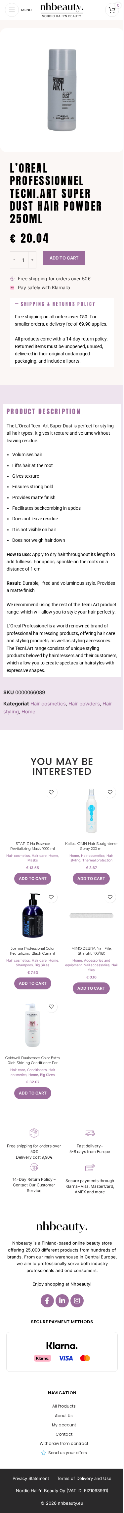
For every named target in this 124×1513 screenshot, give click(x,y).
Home (28, 711)
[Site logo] (62, 9)
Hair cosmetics (48, 703)
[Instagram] (77, 1300)
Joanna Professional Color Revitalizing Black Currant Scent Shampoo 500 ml (32, 953)
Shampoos (24, 965)
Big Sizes (42, 965)
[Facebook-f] (47, 1300)
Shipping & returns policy (58, 304)
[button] (62, 304)
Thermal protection (97, 860)
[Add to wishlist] (51, 792)
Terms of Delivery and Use (84, 1478)
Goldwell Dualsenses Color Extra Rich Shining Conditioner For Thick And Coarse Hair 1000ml (32, 1063)
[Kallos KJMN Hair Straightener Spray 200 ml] (91, 811)
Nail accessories (96, 965)
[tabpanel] (62, 548)
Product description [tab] (44, 411)
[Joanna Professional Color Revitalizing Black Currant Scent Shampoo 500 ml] (33, 915)
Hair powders (84, 703)
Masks (32, 860)
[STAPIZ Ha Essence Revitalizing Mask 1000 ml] (33, 811)
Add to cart (64, 257)
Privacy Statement (31, 1478)
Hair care (39, 855)
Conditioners (37, 1070)
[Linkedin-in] (62, 1300)
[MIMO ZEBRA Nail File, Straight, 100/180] (91, 915)
